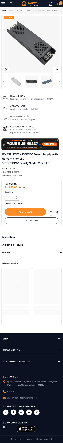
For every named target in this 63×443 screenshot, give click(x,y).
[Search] (11, 3)
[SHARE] (56, 212)
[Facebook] (5, 412)
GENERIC (11, 168)
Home (3, 10)
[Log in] (51, 4)
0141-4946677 (13, 391)
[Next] (59, 82)
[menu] (3, 3)
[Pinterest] (21, 412)
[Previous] (4, 82)
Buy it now (31, 221)
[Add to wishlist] (51, 212)
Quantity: (9, 192)
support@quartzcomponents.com (22, 397)
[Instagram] (13, 412)
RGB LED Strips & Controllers (20, 10)
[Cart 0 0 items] (58, 3)
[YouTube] (29, 412)
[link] (16, 307)
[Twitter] (37, 412)
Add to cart (25, 211)
